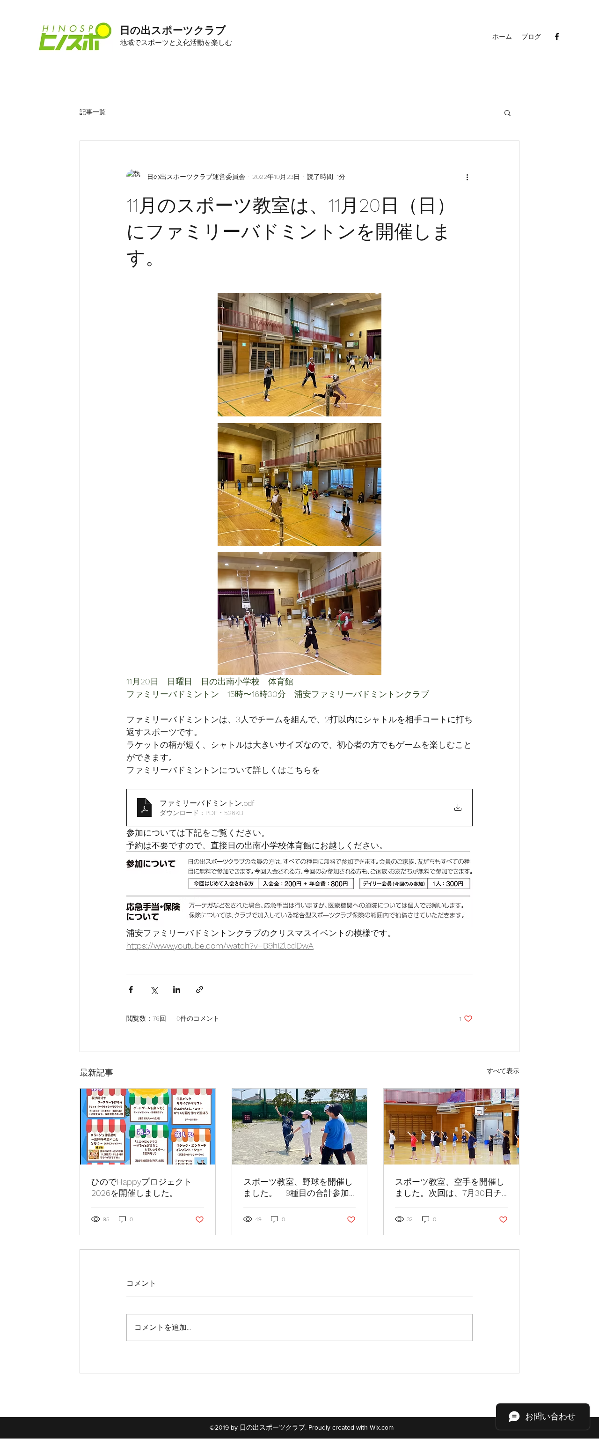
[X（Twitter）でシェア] (153, 989)
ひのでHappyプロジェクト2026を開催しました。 (141, 1187)
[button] (507, 112)
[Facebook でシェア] (130, 989)
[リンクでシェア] (199, 989)
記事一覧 (93, 112)
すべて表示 (503, 1071)
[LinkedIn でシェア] (176, 989)
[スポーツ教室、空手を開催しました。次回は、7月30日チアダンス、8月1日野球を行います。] (451, 1127)
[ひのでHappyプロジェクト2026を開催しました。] (147, 1127)
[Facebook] (557, 36)
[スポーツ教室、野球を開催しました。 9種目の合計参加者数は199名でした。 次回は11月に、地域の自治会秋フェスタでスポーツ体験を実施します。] (299, 1127)
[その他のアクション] (467, 176)
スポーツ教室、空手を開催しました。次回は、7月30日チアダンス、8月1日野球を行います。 (449, 1188)
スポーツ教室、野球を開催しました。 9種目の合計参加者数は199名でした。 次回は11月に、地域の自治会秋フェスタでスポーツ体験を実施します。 (298, 1188)
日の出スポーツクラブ (173, 30)
